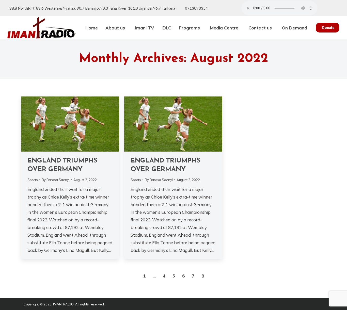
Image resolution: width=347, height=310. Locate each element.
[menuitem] (91, 27)
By (56, 180)
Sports (32, 180)
